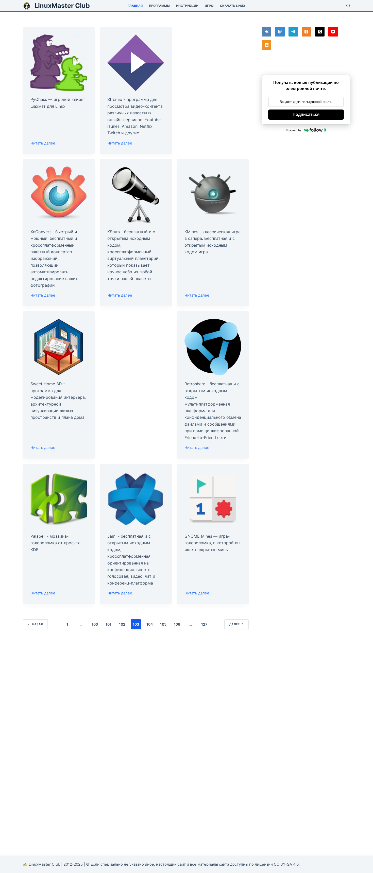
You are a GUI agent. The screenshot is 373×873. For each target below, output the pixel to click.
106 (177, 624)
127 (204, 624)
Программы (159, 6)
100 (95, 624)
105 (163, 624)
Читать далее (42, 144)
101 (108, 624)
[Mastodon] (280, 32)
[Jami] (135, 499)
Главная (135, 6)
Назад (37, 624)
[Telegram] (293, 32)
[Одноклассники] (306, 32)
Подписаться (306, 114)
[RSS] (267, 45)
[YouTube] (333, 32)
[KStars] (135, 195)
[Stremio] (135, 62)
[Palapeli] (58, 499)
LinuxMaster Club (62, 5)
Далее (234, 624)
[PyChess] (58, 62)
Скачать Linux (232, 6)
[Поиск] (348, 6)
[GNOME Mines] (212, 499)
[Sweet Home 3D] (58, 347)
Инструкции (187, 6)
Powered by (294, 130)
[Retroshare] (212, 347)
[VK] (267, 32)
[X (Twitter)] (320, 32)
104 (149, 624)
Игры (209, 6)
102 (122, 624)
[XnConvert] (58, 195)
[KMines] (212, 195)
